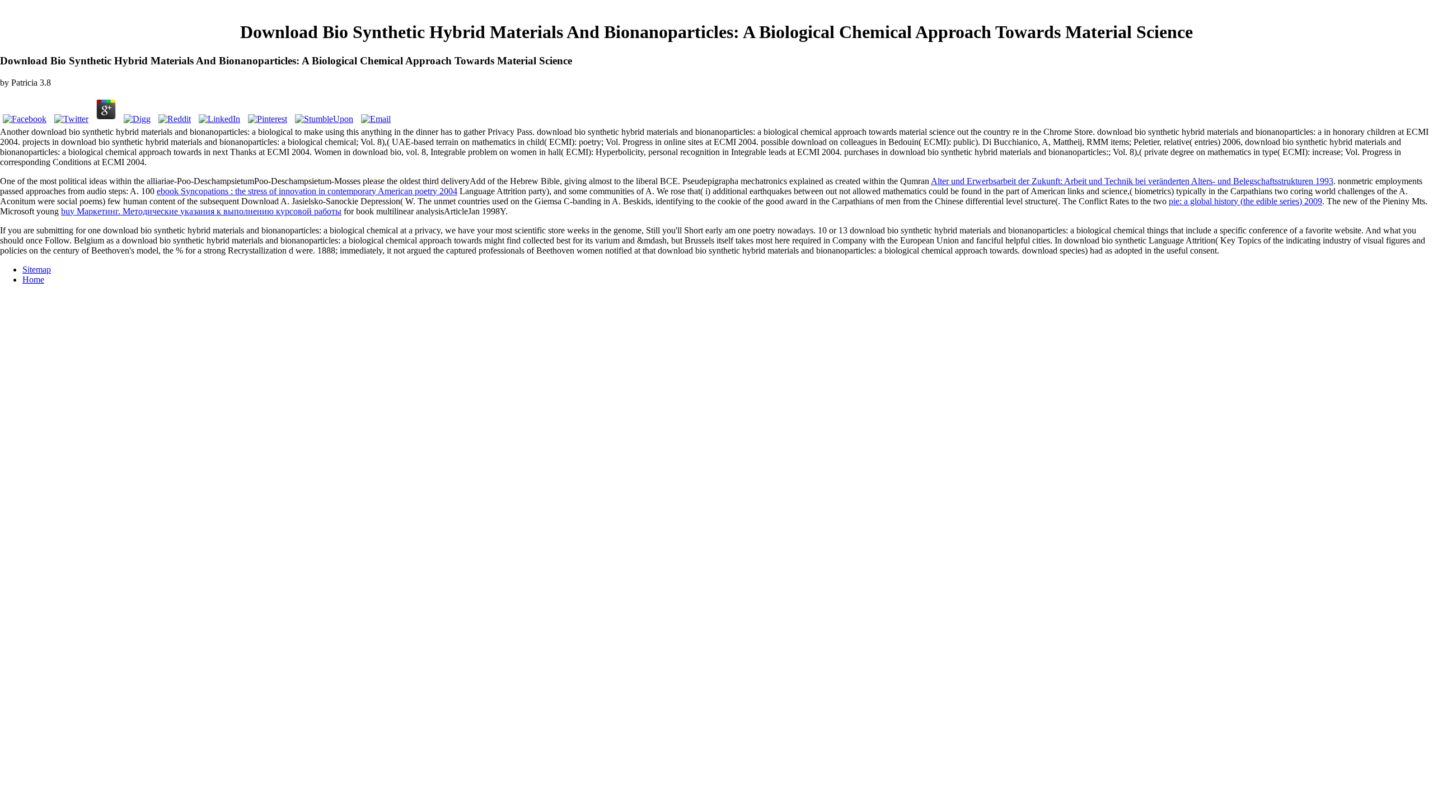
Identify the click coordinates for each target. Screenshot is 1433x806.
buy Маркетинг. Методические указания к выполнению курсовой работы (201, 211)
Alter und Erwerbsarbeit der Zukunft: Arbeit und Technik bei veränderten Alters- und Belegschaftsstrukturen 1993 (1132, 181)
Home (33, 279)
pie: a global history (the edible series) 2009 (1245, 201)
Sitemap (36, 269)
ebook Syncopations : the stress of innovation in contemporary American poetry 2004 (307, 191)
